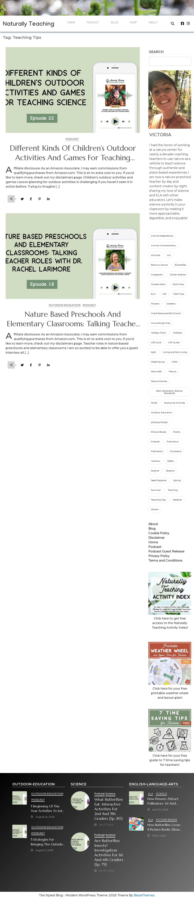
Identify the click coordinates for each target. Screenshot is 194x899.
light (153, 352)
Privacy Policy (159, 556)
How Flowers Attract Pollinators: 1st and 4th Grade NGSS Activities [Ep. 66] (162, 801)
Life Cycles (173, 342)
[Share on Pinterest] (39, 199)
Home (71, 23)
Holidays (177, 332)
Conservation (158, 284)
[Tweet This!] (22, 199)
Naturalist (156, 371)
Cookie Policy (158, 533)
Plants (176, 431)
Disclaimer (156, 537)
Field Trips (178, 293)
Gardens (170, 303)
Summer (156, 490)
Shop (133, 23)
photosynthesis (159, 422)
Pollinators (157, 451)
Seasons (170, 470)
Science (155, 470)
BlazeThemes (144, 895)
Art (169, 255)
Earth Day (178, 284)
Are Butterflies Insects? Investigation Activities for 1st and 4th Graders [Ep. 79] (108, 852)
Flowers (155, 303)
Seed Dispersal (158, 480)
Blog (114, 23)
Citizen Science (178, 274)
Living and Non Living (175, 352)
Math (175, 361)
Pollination (173, 441)
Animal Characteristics (163, 245)
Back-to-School (159, 264)
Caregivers (157, 274)
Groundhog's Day (161, 323)
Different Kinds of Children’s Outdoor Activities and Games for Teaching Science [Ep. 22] (73, 153)
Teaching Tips (158, 499)
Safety (170, 460)
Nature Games (159, 381)
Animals (155, 255)
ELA (153, 293)
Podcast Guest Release (166, 551)
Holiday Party (158, 332)
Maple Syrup (158, 361)
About (153, 23)
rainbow (155, 460)
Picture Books (158, 431)
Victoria (160, 134)
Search (156, 52)
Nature (172, 371)
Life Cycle (156, 342)
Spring (177, 480)
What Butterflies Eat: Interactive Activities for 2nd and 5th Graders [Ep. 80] (108, 809)
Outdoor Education (161, 412)
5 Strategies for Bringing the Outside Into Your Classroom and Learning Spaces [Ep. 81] (47, 841)
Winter (155, 509)
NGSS (154, 402)
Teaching (173, 490)
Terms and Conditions (165, 560)
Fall (164, 293)
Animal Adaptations (162, 235)
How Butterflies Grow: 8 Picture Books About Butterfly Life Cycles (164, 827)
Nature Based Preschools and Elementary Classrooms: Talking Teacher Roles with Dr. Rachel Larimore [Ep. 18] (73, 319)
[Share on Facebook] (30, 199)
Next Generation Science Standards (169, 391)
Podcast (93, 23)
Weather (177, 499)
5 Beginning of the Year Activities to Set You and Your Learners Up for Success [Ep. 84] (46, 808)
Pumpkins (175, 451)
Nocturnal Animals (174, 402)
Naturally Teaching (28, 24)
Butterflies (180, 264)
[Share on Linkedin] (48, 199)
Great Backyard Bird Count (166, 313)
